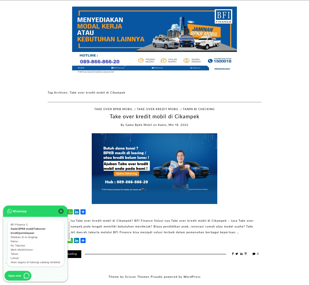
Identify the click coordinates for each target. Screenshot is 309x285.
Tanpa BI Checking (199, 109)
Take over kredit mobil (157, 109)
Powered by (69, 231)
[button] (61, 211)
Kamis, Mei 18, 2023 (173, 125)
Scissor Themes (137, 277)
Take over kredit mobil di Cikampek (154, 116)
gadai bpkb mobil (139, 125)
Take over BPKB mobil (113, 109)
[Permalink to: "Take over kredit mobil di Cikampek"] (154, 168)
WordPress (192, 277)
